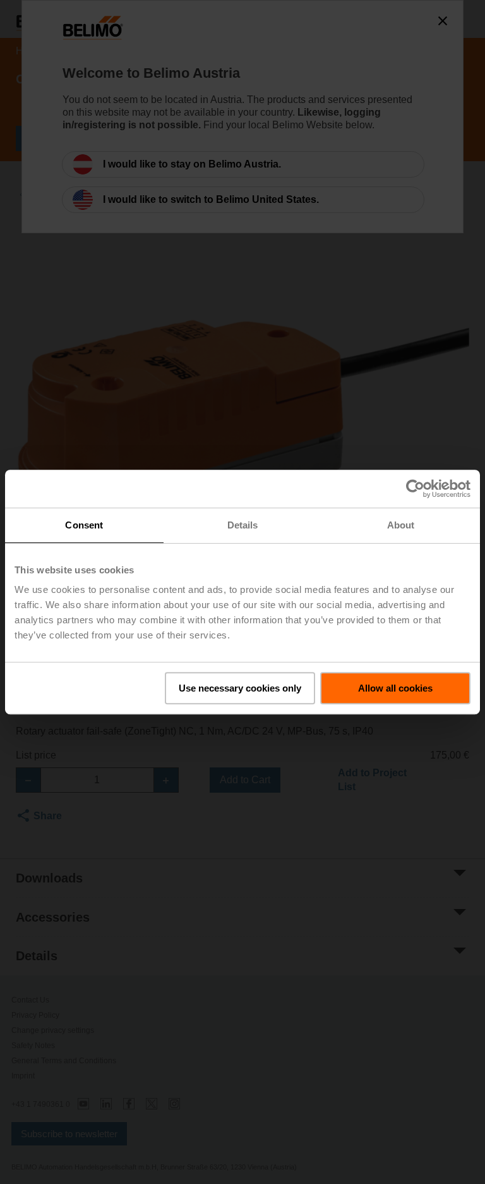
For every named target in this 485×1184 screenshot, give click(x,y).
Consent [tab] (84, 525)
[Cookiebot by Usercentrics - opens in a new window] (415, 488)
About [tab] (401, 525)
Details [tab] (242, 525)
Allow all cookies (395, 688)
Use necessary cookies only (240, 688)
